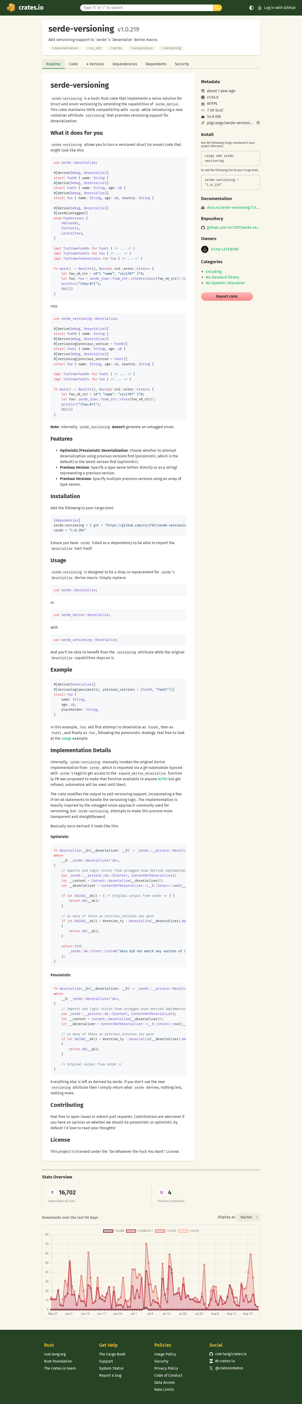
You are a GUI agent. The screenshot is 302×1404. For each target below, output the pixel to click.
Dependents (156, 64)
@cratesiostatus (226, 1368)
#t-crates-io (222, 1361)
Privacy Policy (166, 1368)
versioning (171, 48)
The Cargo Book (112, 1354)
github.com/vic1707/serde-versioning (233, 228)
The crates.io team (60, 1368)
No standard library (222, 277)
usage (66, 738)
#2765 (163, 779)
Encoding (214, 271)
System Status (111, 1368)
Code (73, 64)
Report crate (227, 296)
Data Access (164, 1382)
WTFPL (212, 103)
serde (116, 48)
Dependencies (125, 64)
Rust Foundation (58, 1361)
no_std (94, 48)
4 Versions (95, 64)
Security (182, 64)
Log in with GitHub (280, 7)
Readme (53, 64)
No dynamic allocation (225, 283)
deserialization (65, 48)
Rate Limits (164, 1389)
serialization (141, 48)
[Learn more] (258, 123)
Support (106, 1361)
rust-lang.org (55, 1354)
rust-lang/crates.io (228, 1354)
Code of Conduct (168, 1375)
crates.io (31, 7)
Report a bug (110, 1375)
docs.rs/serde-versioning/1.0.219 (233, 207)
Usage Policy (165, 1354)
